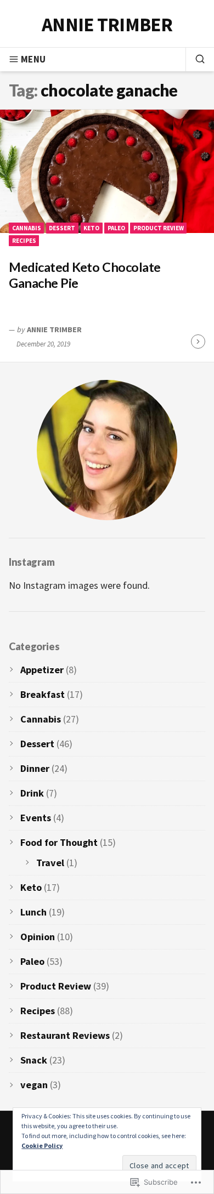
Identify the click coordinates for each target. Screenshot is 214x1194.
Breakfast (42, 694)
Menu (33, 59)
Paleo (116, 228)
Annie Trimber (107, 24)
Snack (33, 1060)
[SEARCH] (195, 59)
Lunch (33, 912)
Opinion (37, 936)
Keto (91, 228)
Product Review (158, 228)
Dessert (62, 228)
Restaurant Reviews (65, 1035)
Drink (32, 793)
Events (35, 817)
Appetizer (42, 669)
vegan (34, 1084)
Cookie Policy (42, 1145)
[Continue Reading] (198, 341)
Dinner (34, 768)
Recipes (24, 241)
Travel (50, 862)
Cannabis (26, 228)
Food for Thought (59, 842)
